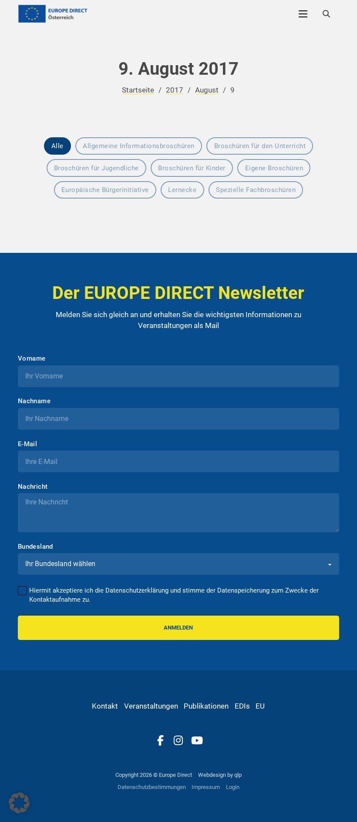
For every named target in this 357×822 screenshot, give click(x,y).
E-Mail (27, 444)
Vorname (32, 358)
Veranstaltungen (151, 706)
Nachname (34, 401)
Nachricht (33, 487)
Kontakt (105, 706)
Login (232, 787)
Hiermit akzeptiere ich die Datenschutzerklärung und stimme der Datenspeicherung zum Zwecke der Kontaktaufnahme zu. (174, 595)
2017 (174, 90)
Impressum (206, 787)
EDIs (242, 706)
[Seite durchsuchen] (326, 14)
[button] (19, 803)
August (207, 90)
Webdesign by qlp (220, 775)
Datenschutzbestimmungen (152, 787)
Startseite (138, 90)
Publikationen (206, 706)
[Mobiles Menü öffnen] (303, 13)
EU (260, 706)
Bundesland (35, 547)
